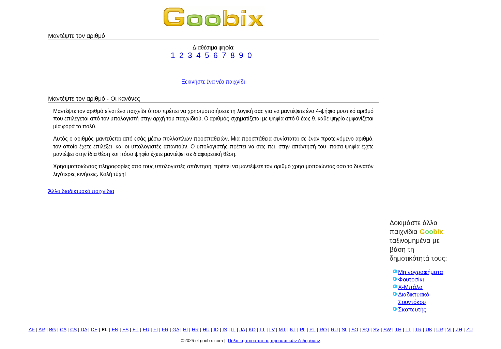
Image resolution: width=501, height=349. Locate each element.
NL (293, 329)
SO (354, 329)
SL (344, 329)
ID (216, 329)
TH (398, 329)
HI (185, 329)
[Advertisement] (421, 108)
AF (32, 329)
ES (125, 329)
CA (63, 329)
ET (136, 329)
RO (323, 329)
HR (195, 329)
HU (206, 329)
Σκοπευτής (412, 309)
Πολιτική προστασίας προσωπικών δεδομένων (274, 340)
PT (312, 329)
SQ (365, 329)
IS (225, 329)
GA (175, 329)
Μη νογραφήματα (420, 272)
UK (429, 329)
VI (449, 329)
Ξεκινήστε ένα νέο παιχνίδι (213, 82)
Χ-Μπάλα (410, 287)
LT (262, 329)
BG (52, 329)
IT (233, 329)
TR (418, 329)
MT (282, 329)
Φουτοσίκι (411, 279)
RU (334, 329)
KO (252, 329)
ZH (459, 329)
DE (94, 329)
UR (439, 329)
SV (376, 329)
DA (84, 329)
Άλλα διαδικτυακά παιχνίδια (81, 191)
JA (242, 329)
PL (302, 329)
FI (155, 329)
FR (165, 329)
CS (73, 329)
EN (115, 329)
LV (272, 329)
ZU (469, 329)
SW (387, 329)
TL (408, 329)
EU (146, 329)
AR (42, 329)
